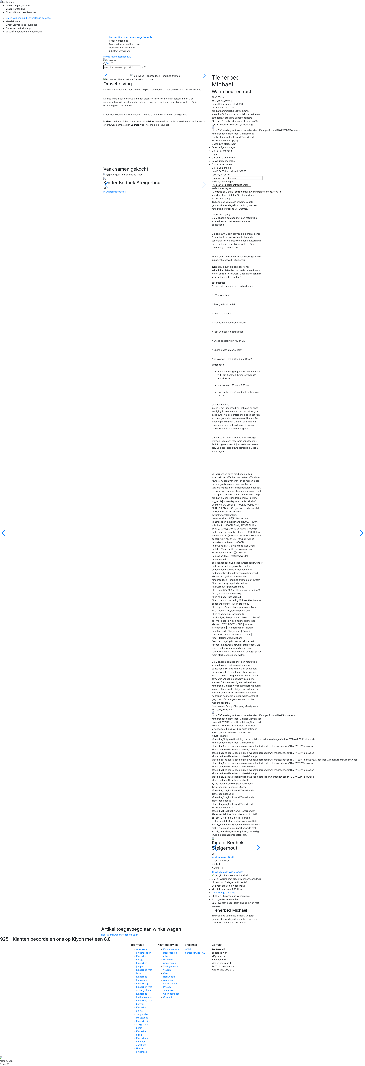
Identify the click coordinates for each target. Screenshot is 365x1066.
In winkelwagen (111, 191)
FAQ (129, 56)
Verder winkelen (129, 934)
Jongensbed (142, 1014)
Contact (167, 997)
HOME (107, 56)
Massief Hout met (130, 37)
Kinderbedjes (143, 1021)
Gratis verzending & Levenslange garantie (28, 18)
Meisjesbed (142, 1017)
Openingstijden (171, 993)
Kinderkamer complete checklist (143, 1041)
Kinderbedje (142, 983)
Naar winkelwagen (111, 934)
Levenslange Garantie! (224, 892)
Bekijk (123, 191)
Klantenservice (171, 949)
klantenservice (119, 56)
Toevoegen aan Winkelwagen (227, 872)
